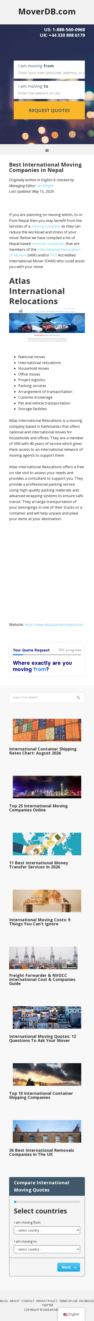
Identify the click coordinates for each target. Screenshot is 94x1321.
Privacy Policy (47, 1301)
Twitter (47, 1305)
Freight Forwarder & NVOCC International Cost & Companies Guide (42, 979)
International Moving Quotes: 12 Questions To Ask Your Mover (42, 1038)
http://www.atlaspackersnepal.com (54, 624)
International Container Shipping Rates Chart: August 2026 (43, 751)
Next (67, 1267)
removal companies (48, 243)
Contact (27, 1301)
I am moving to (25, 1241)
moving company (45, 226)
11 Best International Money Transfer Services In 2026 (38, 865)
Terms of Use (68, 1301)
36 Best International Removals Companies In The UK (41, 1152)
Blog (4, 1301)
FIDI (53, 255)
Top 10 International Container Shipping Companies (41, 1095)
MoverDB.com (47, 11)
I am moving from (27, 1222)
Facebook (86, 1301)
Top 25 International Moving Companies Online (38, 808)
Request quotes (49, 110)
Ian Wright (45, 185)
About (14, 1301)
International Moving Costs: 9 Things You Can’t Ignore (39, 921)
